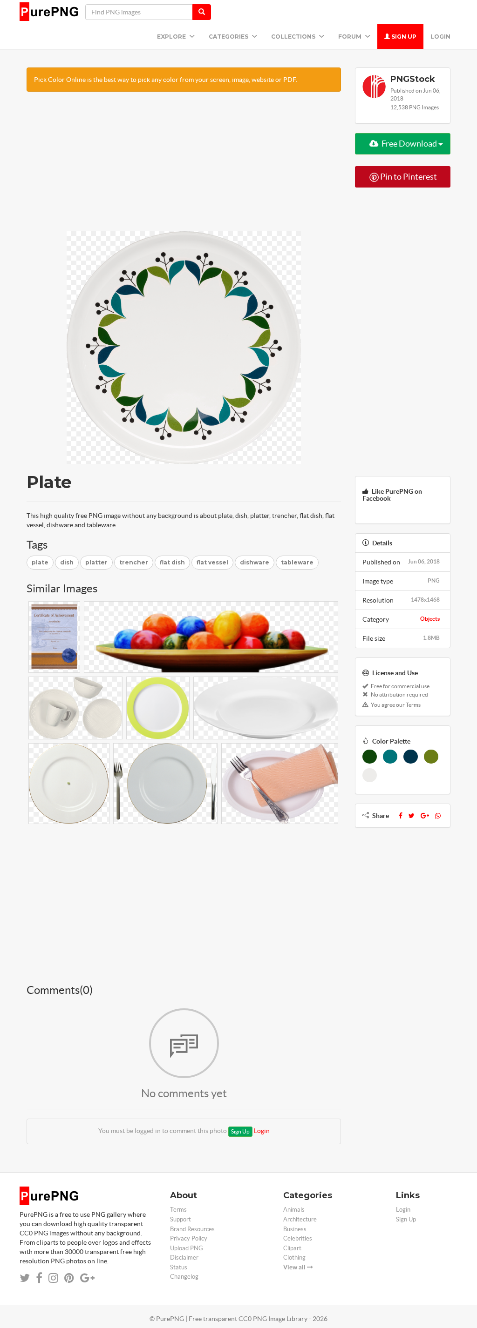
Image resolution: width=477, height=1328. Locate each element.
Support (180, 1219)
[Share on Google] (87, 1278)
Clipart (292, 1248)
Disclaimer (184, 1257)
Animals (294, 1209)
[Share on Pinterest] (69, 1278)
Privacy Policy (188, 1238)
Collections (294, 36)
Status (178, 1267)
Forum (350, 36)
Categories (229, 36)
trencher (133, 562)
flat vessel (212, 562)
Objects (430, 619)
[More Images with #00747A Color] (390, 757)
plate (40, 562)
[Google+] (425, 815)
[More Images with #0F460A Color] (369, 757)
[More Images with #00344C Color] (410, 757)
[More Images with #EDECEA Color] (369, 775)
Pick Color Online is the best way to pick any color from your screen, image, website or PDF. (165, 79)
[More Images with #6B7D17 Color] (431, 757)
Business (295, 1229)
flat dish (172, 562)
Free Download (409, 143)
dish (67, 562)
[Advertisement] (184, 166)
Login (440, 36)
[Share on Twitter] (25, 1278)
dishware (254, 562)
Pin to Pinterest (408, 176)
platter (96, 562)
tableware (297, 562)
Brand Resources (192, 1229)
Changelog (184, 1276)
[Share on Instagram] (53, 1278)
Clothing (294, 1257)
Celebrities (297, 1238)
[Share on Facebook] (39, 1278)
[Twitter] (412, 815)
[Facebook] (400, 815)
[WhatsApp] (438, 815)
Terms (178, 1209)
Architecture (300, 1219)
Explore (172, 36)
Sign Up (403, 36)
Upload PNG (186, 1248)
